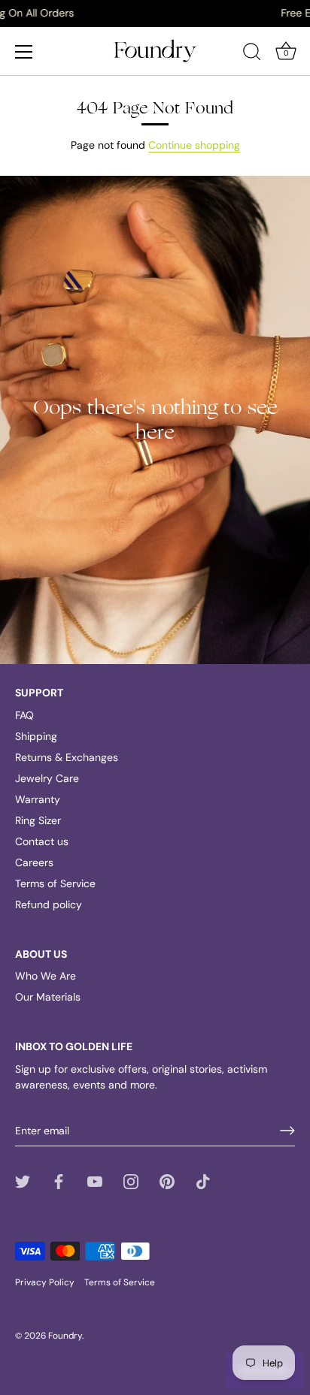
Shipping (36, 736)
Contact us (41, 841)
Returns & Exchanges (66, 757)
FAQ (24, 715)
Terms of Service (55, 883)
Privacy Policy (44, 1282)
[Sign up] (287, 1130)
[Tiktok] (203, 1180)
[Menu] (24, 51)
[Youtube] (94, 1180)
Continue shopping (194, 145)
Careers (34, 862)
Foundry (65, 1336)
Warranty (37, 799)
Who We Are (45, 976)
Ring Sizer (38, 820)
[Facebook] (58, 1180)
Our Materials (48, 997)
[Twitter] (22, 1180)
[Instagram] (130, 1180)
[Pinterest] (167, 1180)
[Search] (252, 54)
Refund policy (48, 904)
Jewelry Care (47, 778)
